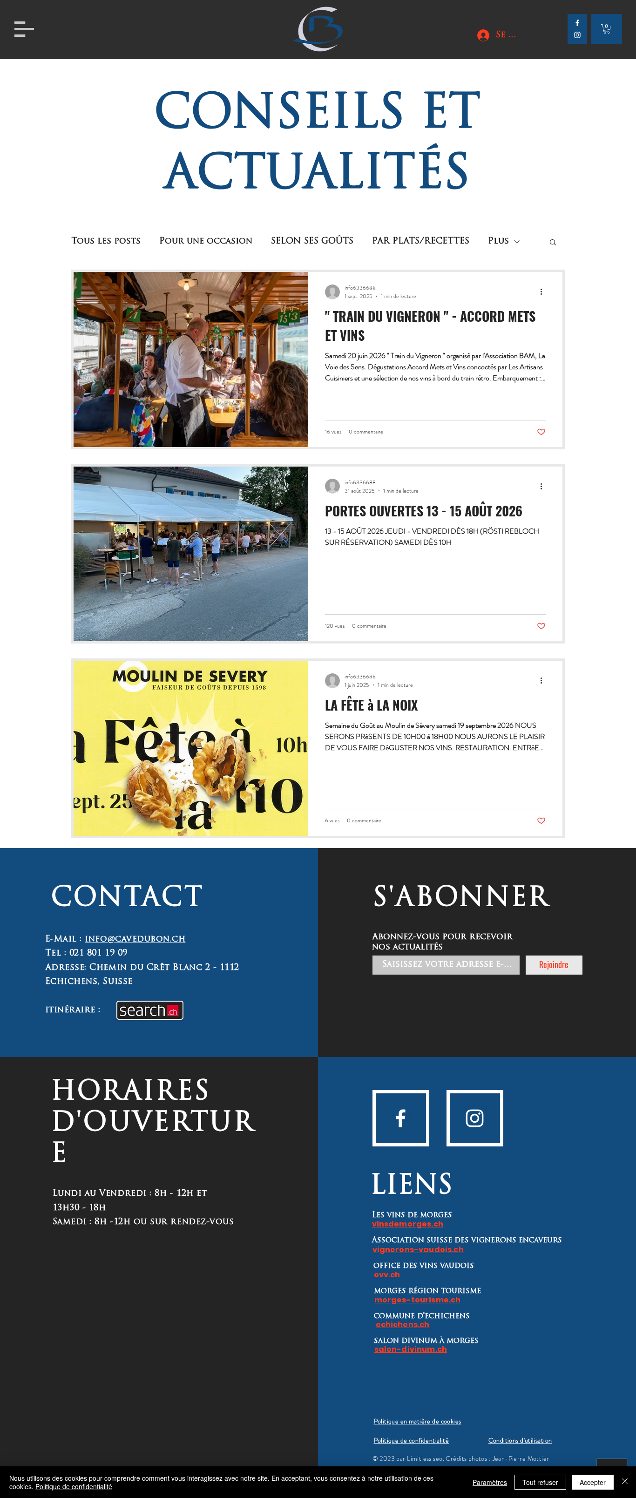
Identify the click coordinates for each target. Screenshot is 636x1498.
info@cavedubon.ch (135, 939)
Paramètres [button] (490, 1482)
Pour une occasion (205, 241)
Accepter (593, 1482)
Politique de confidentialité (73, 1486)
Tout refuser (540, 1482)
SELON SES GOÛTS (312, 241)
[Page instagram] (577, 35)
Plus (498, 241)
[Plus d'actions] (544, 292)
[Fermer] (624, 1482)
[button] (24, 29)
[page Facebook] (577, 23)
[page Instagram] (475, 1118)
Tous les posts (106, 241)
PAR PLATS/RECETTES (420, 241)
